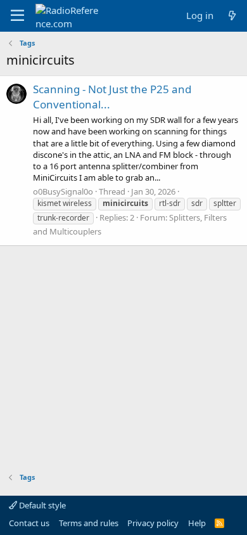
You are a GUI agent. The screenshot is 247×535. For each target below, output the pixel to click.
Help (197, 523)
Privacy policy (153, 523)
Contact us (29, 523)
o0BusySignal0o (63, 191)
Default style (41, 505)
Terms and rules (88, 523)
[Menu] (17, 16)
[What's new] (232, 15)
